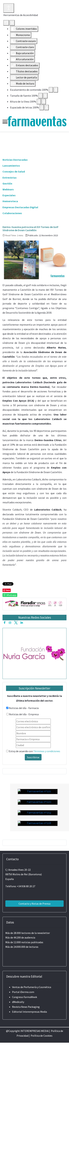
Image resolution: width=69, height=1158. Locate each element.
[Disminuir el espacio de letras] (42, 107)
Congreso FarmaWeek (24, 997)
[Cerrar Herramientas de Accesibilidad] (12, 23)
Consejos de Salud (14, 171)
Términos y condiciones (46, 751)
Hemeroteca (10, 201)
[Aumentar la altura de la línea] (44, 101)
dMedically (18, 1002)
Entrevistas (10, 177)
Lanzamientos (11, 165)
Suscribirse (33, 757)
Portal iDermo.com (23, 992)
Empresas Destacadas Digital (20, 207)
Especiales (9, 195)
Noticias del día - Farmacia (24, 708)
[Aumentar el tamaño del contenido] (56, 90)
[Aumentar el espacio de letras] (46, 107)
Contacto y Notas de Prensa (34, 903)
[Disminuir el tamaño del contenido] (51, 90)
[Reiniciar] (6, 23)
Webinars (8, 189)
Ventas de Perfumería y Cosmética (31, 987)
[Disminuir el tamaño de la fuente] (40, 95)
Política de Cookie (41, 1035)
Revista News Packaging (26, 1006)
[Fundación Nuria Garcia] (34, 653)
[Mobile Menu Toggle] (5, 121)
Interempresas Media (35, 1011)
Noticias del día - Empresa (24, 714)
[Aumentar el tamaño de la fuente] (45, 95)
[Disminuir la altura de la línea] (39, 101)
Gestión (7, 183)
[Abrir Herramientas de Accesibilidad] (8, 8)
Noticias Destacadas (15, 159)
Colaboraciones (12, 213)
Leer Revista (37, 861)
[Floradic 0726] (34, 603)
